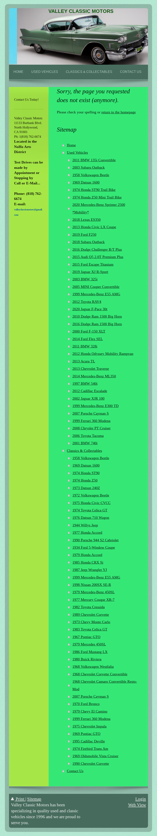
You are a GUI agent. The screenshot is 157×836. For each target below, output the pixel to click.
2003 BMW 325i (85, 279)
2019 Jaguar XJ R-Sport (90, 272)
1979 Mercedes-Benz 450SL (93, 592)
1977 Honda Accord (87, 532)
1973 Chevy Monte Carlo (91, 622)
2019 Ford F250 (84, 234)
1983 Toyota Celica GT (89, 629)
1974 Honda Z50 (85, 480)
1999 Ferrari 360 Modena (91, 421)
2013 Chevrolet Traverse (90, 369)
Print (20, 799)
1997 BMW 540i (85, 383)
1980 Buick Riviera (86, 659)
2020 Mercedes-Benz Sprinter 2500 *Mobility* (98, 208)
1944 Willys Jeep (85, 525)
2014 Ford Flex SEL (87, 339)
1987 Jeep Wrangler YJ (89, 570)
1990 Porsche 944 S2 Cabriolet (95, 540)
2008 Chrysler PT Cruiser (91, 428)
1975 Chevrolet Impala (89, 726)
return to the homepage (118, 112)
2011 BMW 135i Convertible (94, 160)
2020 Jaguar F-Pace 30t (89, 309)
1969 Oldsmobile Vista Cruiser (95, 756)
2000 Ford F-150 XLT (88, 331)
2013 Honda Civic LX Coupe (94, 227)
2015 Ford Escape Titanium (92, 264)
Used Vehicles (77, 152)
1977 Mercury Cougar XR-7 (93, 600)
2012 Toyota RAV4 (86, 302)
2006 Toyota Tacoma (88, 436)
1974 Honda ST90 (86, 473)
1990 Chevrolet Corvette (90, 764)
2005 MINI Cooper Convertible (95, 287)
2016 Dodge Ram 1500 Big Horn (97, 324)
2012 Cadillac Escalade (89, 391)
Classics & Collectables (84, 451)
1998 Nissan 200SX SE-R (91, 585)
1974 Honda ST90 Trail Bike (94, 190)
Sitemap (34, 799)
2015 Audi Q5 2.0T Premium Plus (97, 257)
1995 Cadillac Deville (88, 741)
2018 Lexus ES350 (86, 220)
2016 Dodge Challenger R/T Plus (97, 249)
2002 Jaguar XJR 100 (88, 398)
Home (71, 145)
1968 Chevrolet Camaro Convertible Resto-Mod (104, 685)
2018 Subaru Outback (88, 242)
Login (140, 799)
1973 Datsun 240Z (86, 488)
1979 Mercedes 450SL (89, 644)
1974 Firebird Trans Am (90, 749)
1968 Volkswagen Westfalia (93, 667)
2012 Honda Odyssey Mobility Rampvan (102, 354)
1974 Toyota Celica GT (89, 510)
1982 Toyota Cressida (88, 607)
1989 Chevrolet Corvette (90, 615)
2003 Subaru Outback (88, 167)
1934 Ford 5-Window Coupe (93, 547)
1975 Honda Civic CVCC (91, 503)
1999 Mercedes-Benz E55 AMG (96, 294)
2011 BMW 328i (84, 346)
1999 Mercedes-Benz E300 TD (95, 406)
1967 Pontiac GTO (86, 637)
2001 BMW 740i (85, 443)
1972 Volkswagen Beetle (90, 495)
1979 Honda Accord (87, 555)
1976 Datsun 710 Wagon (90, 518)
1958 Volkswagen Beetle (90, 175)
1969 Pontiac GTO (86, 734)
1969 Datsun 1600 (86, 182)
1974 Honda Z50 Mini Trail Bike (97, 197)
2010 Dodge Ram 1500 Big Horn (97, 316)
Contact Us (75, 771)
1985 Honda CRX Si (87, 562)
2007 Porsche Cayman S (90, 413)
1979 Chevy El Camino (89, 711)
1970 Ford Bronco (86, 704)
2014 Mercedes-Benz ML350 (94, 376)
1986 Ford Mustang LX (90, 652)
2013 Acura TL (83, 361)
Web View (137, 804)
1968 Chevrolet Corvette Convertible (99, 674)
